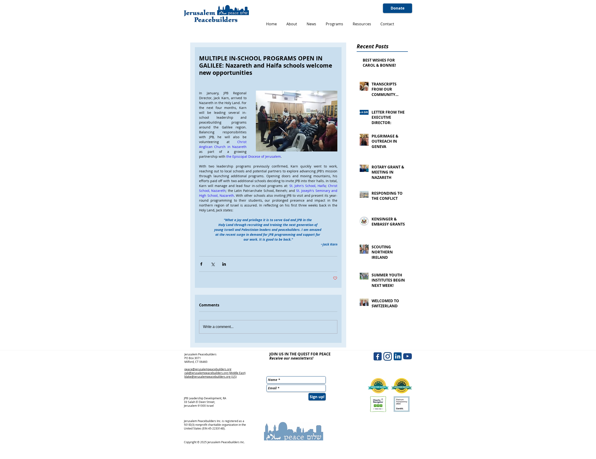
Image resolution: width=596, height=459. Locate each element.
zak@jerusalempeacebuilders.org (206, 373)
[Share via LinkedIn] (224, 264)
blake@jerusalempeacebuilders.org (207, 376)
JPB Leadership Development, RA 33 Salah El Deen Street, (205, 400)
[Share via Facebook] (201, 264)
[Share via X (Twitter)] (212, 264)
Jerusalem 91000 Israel (199, 405)
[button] (291, 24)
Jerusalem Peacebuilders (200, 354)
